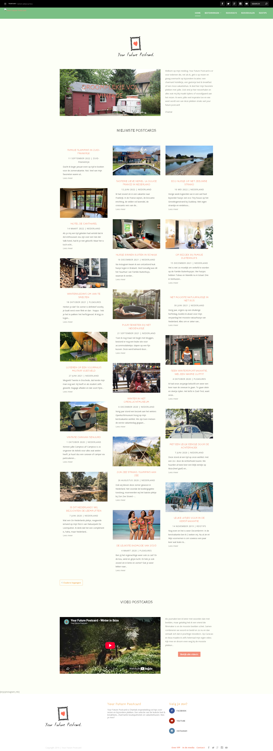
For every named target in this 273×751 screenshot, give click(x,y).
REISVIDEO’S (231, 13)
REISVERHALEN (248, 13)
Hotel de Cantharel (84, 223)
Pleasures (95, 302)
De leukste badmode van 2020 (136, 545)
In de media (188, 747)
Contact (201, 747)
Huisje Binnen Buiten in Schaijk (136, 254)
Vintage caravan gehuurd (84, 437)
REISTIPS (263, 13)
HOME (197, 13)
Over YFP (175, 747)
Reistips (201, 526)
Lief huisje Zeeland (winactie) (27, 4)
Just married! (110, 95)
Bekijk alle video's (189, 654)
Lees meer (68, 178)
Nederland (93, 228)
